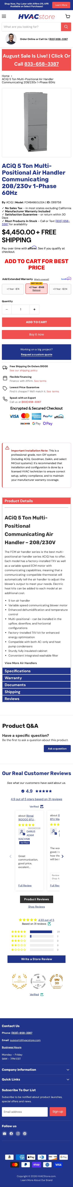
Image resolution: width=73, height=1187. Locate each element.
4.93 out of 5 (46, 920)
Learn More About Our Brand (36, 1180)
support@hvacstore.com (25, 1040)
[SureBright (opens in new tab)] (66, 279)
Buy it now (36, 334)
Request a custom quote (36, 354)
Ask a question (57, 748)
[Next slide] (63, 856)
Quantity (7, 301)
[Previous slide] (10, 856)
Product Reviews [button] (36, 899)
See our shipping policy (24, 370)
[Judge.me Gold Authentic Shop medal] (19, 981)
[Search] (66, 27)
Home (6, 76)
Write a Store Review (36, 959)
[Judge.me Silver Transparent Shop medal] (38, 981)
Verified (34, 994)
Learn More (61, 5)
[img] (26, 825)
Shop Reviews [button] (36, 906)
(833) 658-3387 (31, 402)
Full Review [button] (25, 885)
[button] (36, 500)
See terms (40, 381)
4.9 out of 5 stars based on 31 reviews (36, 799)
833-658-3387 (41, 64)
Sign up (58, 1111)
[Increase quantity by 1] (34, 309)
